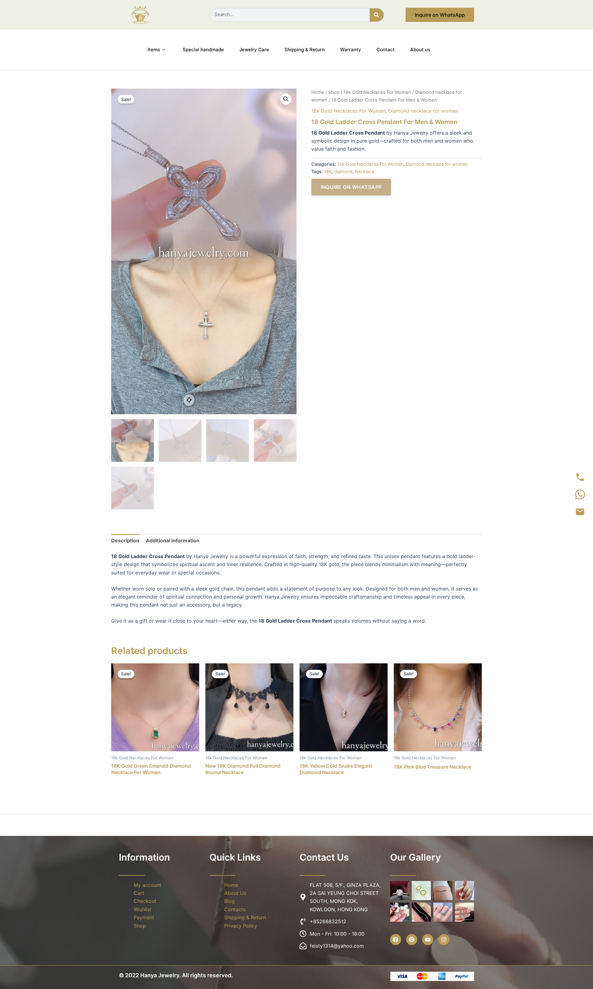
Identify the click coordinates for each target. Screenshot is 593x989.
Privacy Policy (240, 926)
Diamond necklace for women (423, 111)
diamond (343, 171)
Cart (139, 893)
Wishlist (143, 909)
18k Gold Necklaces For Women (377, 92)
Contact (385, 49)
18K (328, 171)
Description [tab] (125, 540)
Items (154, 49)
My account (147, 885)
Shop (333, 92)
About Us (235, 893)
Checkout (145, 901)
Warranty (350, 49)
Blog (229, 901)
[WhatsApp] (580, 494)
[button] (286, 99)
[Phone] (580, 477)
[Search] (377, 15)
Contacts (235, 909)
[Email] (580, 511)
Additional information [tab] (173, 540)
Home (317, 92)
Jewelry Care (254, 49)
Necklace (364, 171)
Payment (144, 917)
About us (420, 49)
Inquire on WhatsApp (351, 187)
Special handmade (203, 49)
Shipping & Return (304, 49)
